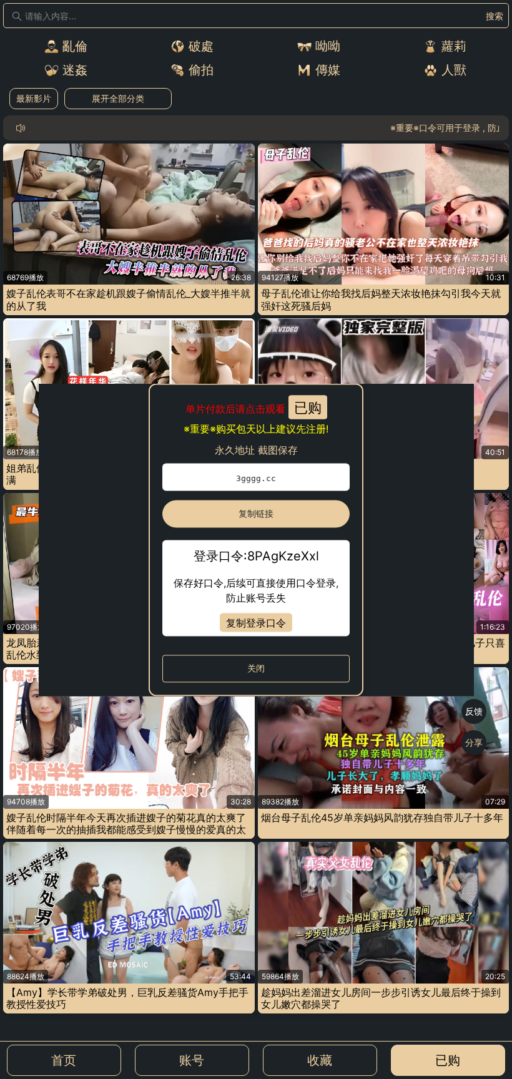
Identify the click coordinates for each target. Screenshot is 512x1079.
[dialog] (256, 539)
